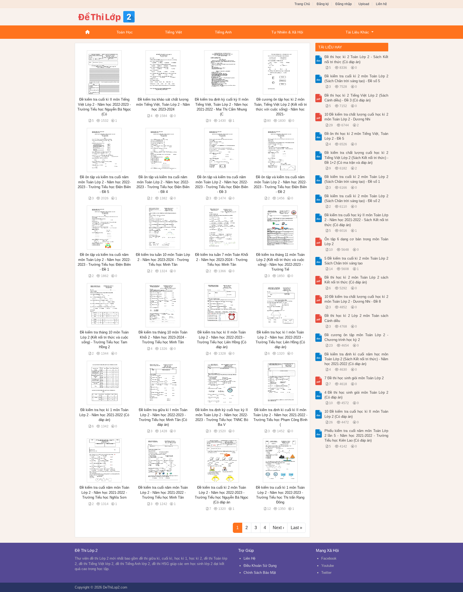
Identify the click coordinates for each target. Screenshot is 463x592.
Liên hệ (381, 4)
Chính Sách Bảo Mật (260, 573)
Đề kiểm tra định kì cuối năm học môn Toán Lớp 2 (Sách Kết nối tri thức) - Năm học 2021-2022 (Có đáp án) (356, 359)
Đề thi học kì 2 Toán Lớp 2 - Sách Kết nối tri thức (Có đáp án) (356, 59)
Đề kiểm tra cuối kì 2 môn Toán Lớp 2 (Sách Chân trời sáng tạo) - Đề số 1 (356, 179)
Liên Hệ (249, 558)
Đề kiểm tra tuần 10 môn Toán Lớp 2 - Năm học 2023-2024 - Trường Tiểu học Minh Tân (163, 259)
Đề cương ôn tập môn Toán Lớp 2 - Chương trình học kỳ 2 (356, 337)
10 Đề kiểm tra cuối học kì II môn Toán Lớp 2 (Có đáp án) (356, 413)
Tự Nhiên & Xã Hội (287, 32)
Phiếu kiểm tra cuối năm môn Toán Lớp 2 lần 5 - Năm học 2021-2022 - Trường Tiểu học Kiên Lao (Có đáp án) (356, 435)
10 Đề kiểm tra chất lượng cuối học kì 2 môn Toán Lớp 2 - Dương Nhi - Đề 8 (356, 299)
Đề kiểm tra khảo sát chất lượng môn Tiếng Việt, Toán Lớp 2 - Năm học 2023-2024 (163, 104)
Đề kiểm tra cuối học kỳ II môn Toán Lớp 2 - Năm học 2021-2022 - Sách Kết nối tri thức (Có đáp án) (356, 220)
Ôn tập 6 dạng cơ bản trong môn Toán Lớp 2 (356, 241)
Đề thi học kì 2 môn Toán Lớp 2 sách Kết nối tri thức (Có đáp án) (356, 279)
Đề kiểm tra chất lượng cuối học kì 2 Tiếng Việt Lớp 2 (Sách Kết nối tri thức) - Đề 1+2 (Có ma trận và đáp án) (356, 157)
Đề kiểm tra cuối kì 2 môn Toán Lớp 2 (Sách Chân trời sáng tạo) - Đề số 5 (356, 78)
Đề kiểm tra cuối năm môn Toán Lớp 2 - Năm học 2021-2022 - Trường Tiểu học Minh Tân (163, 492)
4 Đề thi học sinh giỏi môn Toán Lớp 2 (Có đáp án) (356, 394)
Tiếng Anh (223, 32)
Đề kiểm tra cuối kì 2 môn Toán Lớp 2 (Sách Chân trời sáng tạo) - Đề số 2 (356, 198)
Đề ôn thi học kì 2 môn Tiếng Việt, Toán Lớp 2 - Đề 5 (356, 136)
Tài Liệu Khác (357, 32)
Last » (296, 527)
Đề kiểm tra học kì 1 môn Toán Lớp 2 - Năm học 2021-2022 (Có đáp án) (104, 415)
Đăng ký (323, 4)
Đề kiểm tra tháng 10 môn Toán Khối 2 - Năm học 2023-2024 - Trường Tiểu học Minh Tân (163, 337)
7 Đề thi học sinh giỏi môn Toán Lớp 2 (354, 378)
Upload (364, 4)
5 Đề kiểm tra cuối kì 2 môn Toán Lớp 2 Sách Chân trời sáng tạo (356, 260)
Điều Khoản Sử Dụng (260, 566)
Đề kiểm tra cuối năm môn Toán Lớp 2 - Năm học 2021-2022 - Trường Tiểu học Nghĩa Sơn (104, 492)
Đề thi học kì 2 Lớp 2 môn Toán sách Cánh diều (356, 318)
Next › (278, 527)
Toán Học (125, 32)
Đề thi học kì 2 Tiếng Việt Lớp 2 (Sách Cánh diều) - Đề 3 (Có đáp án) (356, 97)
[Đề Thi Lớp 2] (117, 16)
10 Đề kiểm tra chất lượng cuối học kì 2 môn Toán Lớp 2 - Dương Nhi (356, 116)
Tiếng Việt (173, 32)
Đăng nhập (343, 4)
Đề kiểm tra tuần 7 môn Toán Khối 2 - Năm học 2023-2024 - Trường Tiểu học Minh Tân (221, 259)
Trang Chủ (302, 4)
